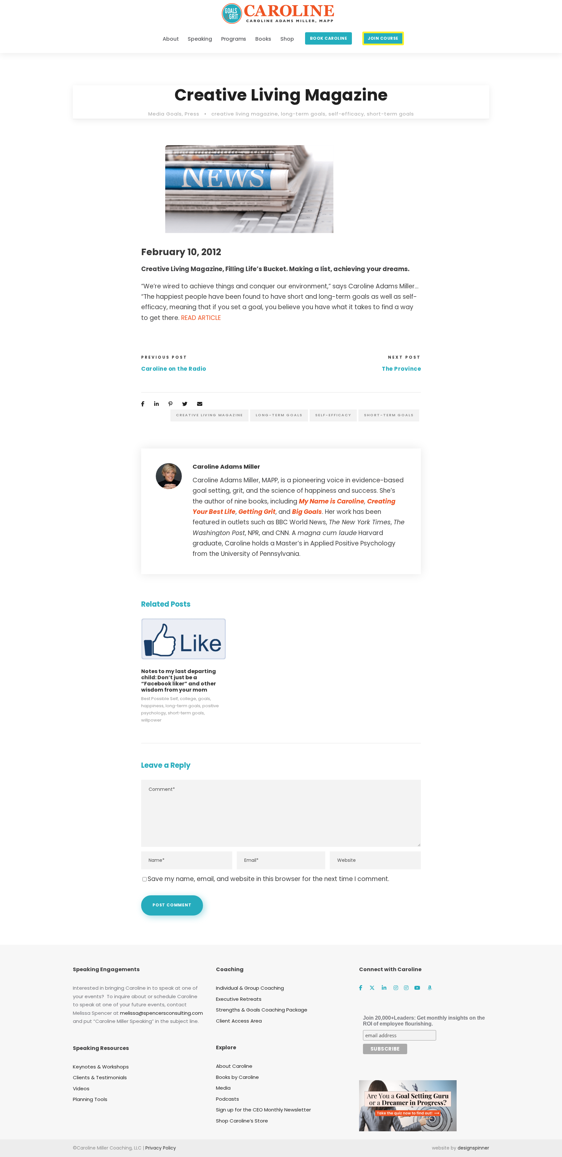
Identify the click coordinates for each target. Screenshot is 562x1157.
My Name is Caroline (331, 501)
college (188, 699)
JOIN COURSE (383, 38)
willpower (151, 720)
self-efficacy (346, 113)
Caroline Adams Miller (226, 466)
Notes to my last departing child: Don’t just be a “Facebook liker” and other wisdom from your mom (178, 681)
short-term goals (390, 113)
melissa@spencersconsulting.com (161, 1013)
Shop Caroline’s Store (242, 1120)
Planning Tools (90, 1099)
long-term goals (303, 113)
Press (192, 113)
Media (223, 1087)
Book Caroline (328, 38)
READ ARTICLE (201, 317)
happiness (152, 706)
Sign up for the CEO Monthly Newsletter (263, 1109)
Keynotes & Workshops (101, 1066)
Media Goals (165, 113)
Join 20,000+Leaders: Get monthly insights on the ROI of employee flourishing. (424, 1020)
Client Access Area (239, 1020)
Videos (81, 1088)
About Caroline (234, 1066)
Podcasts (227, 1098)
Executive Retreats (238, 999)
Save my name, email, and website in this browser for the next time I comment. (268, 879)
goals (204, 699)
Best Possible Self (159, 699)
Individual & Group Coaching (250, 988)
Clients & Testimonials (100, 1077)
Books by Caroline (237, 1077)
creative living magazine (244, 113)
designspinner (473, 1148)
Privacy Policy (160, 1148)
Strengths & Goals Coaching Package (261, 1009)
